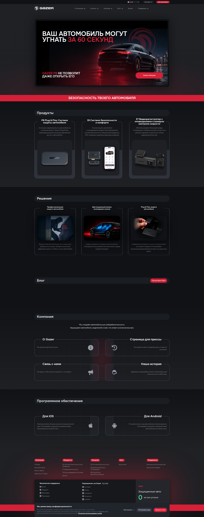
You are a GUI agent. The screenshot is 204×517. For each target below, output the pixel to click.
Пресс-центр (39, 471)
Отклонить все (144, 510)
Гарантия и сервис (153, 468)
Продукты (68, 460)
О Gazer (37, 464)
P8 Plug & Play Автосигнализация (97, 473)
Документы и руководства (156, 464)
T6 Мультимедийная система (72, 472)
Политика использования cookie (90, 513)
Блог (121, 460)
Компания (39, 460)
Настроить (128, 510)
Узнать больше (149, 75)
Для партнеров (163, 2)
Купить (64, 476)
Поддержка (152, 460)
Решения (95, 460)
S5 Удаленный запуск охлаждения (98, 468)
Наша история (39, 468)
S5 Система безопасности (100, 464)
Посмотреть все (158, 281)
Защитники (122, 464)
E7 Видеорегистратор (70, 469)
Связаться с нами (40, 474)
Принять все (160, 510)
